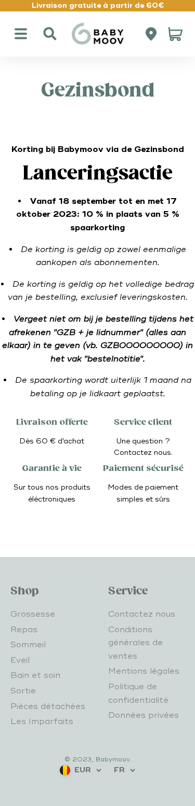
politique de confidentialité (80, 783)
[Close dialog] (177, 558)
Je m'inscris (97, 704)
